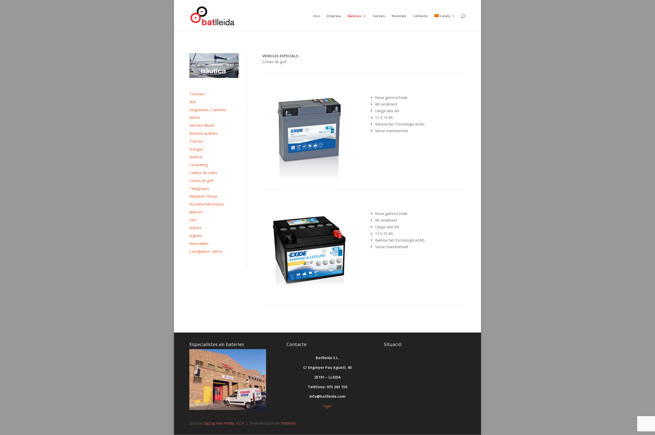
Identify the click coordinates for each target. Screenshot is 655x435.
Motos (194, 117)
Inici (316, 16)
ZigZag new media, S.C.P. (224, 423)
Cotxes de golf (201, 180)
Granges (196, 149)
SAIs (192, 219)
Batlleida (288, 423)
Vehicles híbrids (201, 125)
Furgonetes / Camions (207, 109)
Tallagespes (199, 188)
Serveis (379, 16)
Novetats (399, 16)
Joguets (195, 235)
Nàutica (195, 156)
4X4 (192, 101)
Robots (195, 227)
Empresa (334, 16)
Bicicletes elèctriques (206, 204)
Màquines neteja (203, 196)
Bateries (354, 16)
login (327, 406)
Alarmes (196, 212)
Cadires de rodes (203, 172)
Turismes (197, 93)
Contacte (420, 16)
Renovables (199, 243)
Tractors (196, 141)
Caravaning (198, 164)
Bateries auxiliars (203, 133)
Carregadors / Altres (206, 251)
